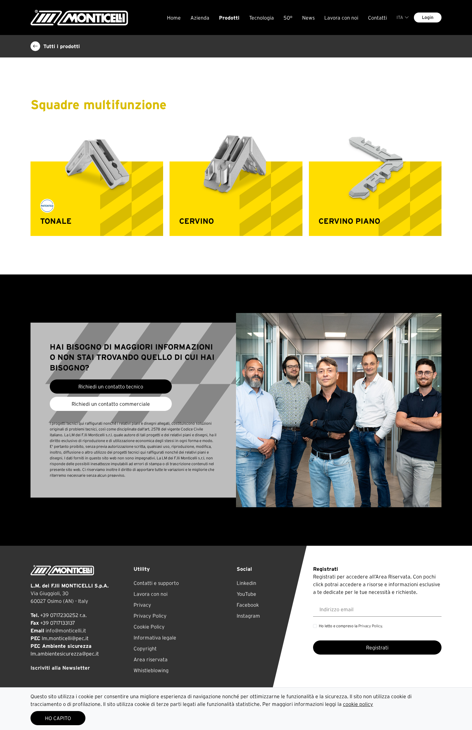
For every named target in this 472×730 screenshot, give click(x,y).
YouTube (246, 594)
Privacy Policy (150, 616)
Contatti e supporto (156, 583)
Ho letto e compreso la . (351, 626)
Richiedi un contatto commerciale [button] (111, 404)
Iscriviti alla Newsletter (60, 668)
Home (174, 18)
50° (288, 18)
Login (427, 17)
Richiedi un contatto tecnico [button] (110, 386)
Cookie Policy (149, 627)
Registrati (377, 647)
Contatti (377, 18)
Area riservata (151, 659)
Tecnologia (261, 18)
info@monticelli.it (66, 630)
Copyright (145, 648)
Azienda (199, 18)
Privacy (142, 605)
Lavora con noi (341, 18)
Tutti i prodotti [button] (61, 46)
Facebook (248, 605)
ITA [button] (400, 17)
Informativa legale (155, 637)
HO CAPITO (58, 718)
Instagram (248, 616)
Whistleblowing (151, 670)
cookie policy (358, 704)
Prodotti (229, 18)
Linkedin (246, 583)
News (308, 18)
